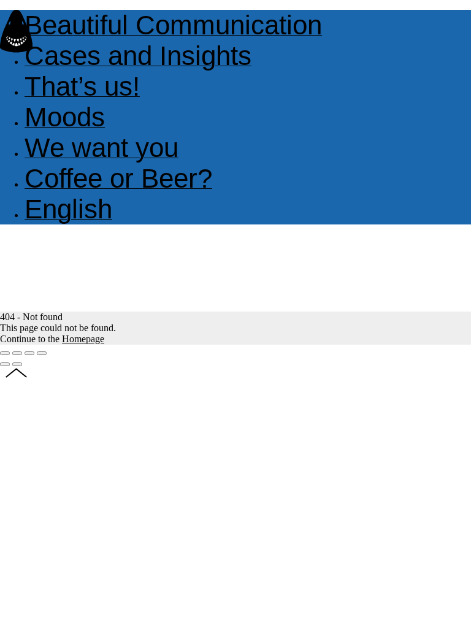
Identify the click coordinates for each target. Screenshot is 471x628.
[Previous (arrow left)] (5, 364)
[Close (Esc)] (5, 353)
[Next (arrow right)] (17, 364)
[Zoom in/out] (42, 353)
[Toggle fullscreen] (29, 353)
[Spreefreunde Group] (16, 49)
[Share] (17, 353)
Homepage (83, 339)
